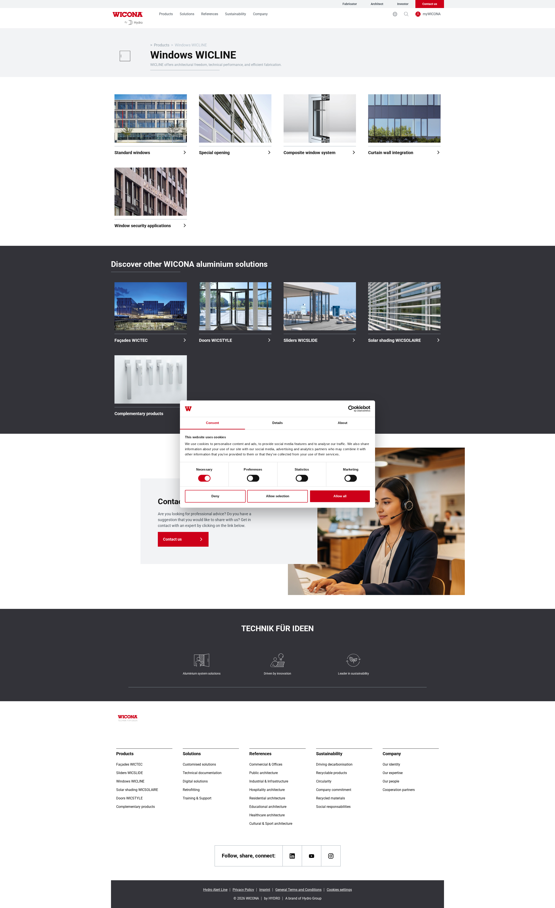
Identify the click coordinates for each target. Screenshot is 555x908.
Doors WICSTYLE (215, 340)
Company (260, 14)
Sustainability (235, 14)
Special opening (214, 152)
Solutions (187, 14)
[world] (395, 14)
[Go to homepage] (127, 18)
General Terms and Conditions (298, 890)
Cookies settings (339, 890)
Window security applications (142, 225)
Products (166, 14)
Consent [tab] (212, 423)
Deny (215, 496)
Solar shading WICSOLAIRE (394, 340)
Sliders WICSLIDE (300, 340)
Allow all (339, 496)
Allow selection (277, 496)
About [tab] (342, 423)
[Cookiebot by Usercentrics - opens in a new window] (351, 408)
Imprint (264, 890)
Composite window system (309, 152)
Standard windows (132, 152)
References (209, 14)
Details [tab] (277, 423)
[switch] (253, 478)
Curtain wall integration (390, 152)
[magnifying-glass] (406, 14)
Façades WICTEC (131, 340)
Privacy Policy (243, 890)
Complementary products (138, 413)
